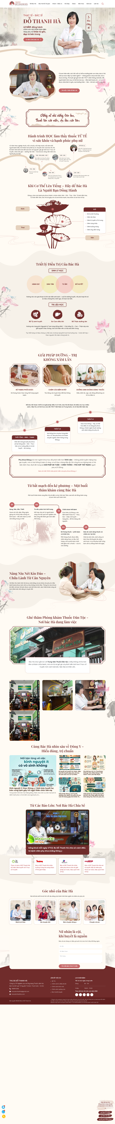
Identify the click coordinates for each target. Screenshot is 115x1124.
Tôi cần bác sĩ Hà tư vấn (69, 966)
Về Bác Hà (33, 3)
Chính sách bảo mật (58, 986)
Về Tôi (53, 981)
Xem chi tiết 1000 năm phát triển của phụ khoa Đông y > (57, 471)
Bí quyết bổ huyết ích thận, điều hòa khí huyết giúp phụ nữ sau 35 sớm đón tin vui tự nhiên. (70, 773)
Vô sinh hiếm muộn (106, 1119)
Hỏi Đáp (67, 3)
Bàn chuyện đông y (69, 922)
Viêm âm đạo (91, 217)
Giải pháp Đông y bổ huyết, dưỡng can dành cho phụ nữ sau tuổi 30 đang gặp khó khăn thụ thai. (70, 795)
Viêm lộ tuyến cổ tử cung (95, 220)
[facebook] (85, 994)
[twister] (81, 994)
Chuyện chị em (94, 922)
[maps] (92, 994)
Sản (92, 238)
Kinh (22, 209)
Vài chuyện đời (45, 922)
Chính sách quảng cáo (58, 989)
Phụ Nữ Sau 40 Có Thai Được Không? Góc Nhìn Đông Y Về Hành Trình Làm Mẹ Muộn (93, 773)
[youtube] (88, 994)
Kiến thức (81, 3)
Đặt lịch (89, 3)
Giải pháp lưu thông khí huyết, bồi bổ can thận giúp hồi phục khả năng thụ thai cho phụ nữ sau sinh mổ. (93, 795)
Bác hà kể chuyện (57, 992)
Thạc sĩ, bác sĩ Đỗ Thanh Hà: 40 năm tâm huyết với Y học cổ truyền (20, 867)
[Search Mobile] (103, 4)
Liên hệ (96, 3)
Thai (22, 228)
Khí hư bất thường (93, 214)
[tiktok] (77, 994)
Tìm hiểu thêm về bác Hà (69, 90)
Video (74, 3)
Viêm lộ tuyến (106, 1112)
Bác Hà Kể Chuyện (44, 3)
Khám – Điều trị (57, 3)
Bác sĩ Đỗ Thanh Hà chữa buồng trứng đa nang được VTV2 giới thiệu (44, 867)
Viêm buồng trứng (93, 226)
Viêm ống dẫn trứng (93, 230)
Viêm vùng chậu (92, 223)
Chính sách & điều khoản (59, 984)
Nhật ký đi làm (20, 922)
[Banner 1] (57, 33)
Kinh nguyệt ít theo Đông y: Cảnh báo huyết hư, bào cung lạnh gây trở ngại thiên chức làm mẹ (31, 789)
